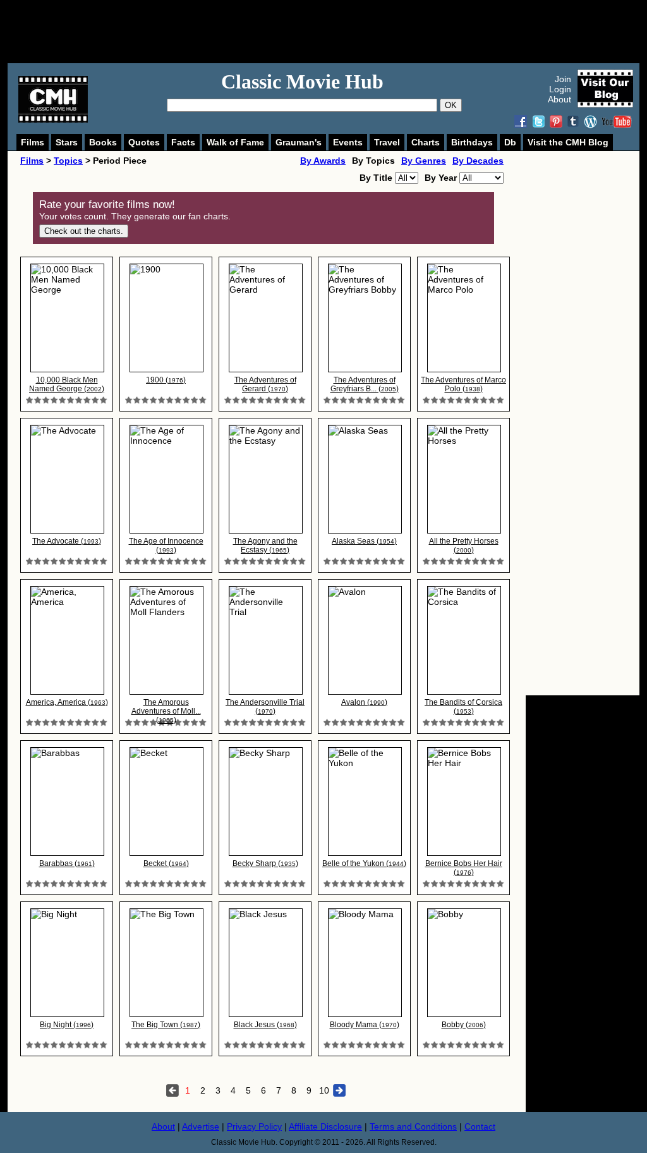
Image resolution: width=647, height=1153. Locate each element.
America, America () (67, 702)
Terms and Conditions (413, 1126)
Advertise (200, 1126)
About (559, 99)
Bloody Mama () (364, 1024)
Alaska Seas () (364, 541)
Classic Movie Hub (302, 81)
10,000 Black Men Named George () (66, 384)
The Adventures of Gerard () (265, 384)
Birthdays (472, 142)
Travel (387, 142)
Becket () (166, 863)
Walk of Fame (235, 142)
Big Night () (67, 1024)
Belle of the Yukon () (364, 863)
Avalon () (364, 702)
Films (32, 142)
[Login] (66, 400)
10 (324, 1090)
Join (563, 79)
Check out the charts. (83, 231)
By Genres (423, 161)
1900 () (166, 379)
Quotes (144, 142)
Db (510, 142)
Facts (183, 142)
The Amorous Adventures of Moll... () (166, 711)
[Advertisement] (337, 31)
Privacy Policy (254, 1126)
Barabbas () (67, 863)
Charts (425, 142)
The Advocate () (66, 541)
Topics (68, 161)
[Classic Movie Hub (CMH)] (53, 119)
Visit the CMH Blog (568, 142)
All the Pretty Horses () (464, 545)
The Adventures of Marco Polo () (463, 384)
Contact (479, 1126)
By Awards (323, 161)
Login (560, 89)
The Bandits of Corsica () (463, 707)
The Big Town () (165, 1024)
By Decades (478, 161)
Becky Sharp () (265, 863)
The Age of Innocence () (166, 545)
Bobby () (464, 1024)
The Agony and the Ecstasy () (265, 545)
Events (348, 142)
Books (103, 142)
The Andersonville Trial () (265, 707)
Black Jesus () (265, 1024)
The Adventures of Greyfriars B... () (364, 384)
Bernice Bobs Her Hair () (463, 868)
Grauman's (298, 142)
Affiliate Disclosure (325, 1126)
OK (451, 105)
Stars (67, 142)
